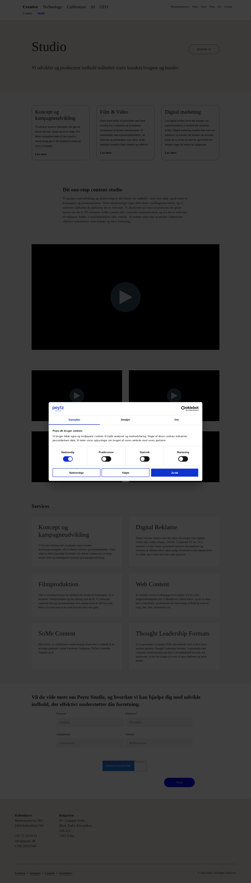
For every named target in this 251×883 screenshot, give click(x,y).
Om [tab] (177, 419)
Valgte (125, 472)
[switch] (106, 459)
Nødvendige (76, 472)
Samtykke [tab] (74, 419)
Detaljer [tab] (125, 419)
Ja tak (174, 472)
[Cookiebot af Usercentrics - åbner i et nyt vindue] (184, 408)
